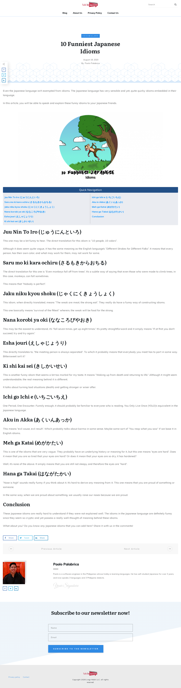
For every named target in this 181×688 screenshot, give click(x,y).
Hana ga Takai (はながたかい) (108, 211)
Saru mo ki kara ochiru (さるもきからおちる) (28, 202)
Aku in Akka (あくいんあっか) (107, 202)
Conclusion (98, 216)
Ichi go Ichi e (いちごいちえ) (106, 197)
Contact (26, 677)
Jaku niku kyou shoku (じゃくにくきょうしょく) (29, 206)
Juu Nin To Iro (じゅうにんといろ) (21, 197)
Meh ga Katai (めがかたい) (106, 206)
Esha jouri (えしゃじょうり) (18, 216)
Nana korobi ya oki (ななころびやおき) (24, 211)
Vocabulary (91, 36)
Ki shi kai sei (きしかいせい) (19, 221)
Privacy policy (14, 677)
